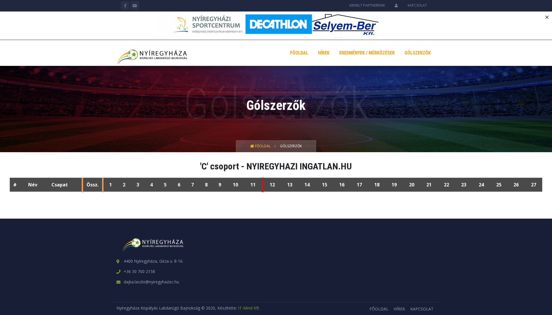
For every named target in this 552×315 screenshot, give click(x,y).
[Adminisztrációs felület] (396, 5)
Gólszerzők (418, 53)
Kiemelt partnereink (367, 5)
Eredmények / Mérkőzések (367, 53)
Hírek (323, 53)
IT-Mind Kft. (249, 308)
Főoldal (299, 53)
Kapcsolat (417, 5)
